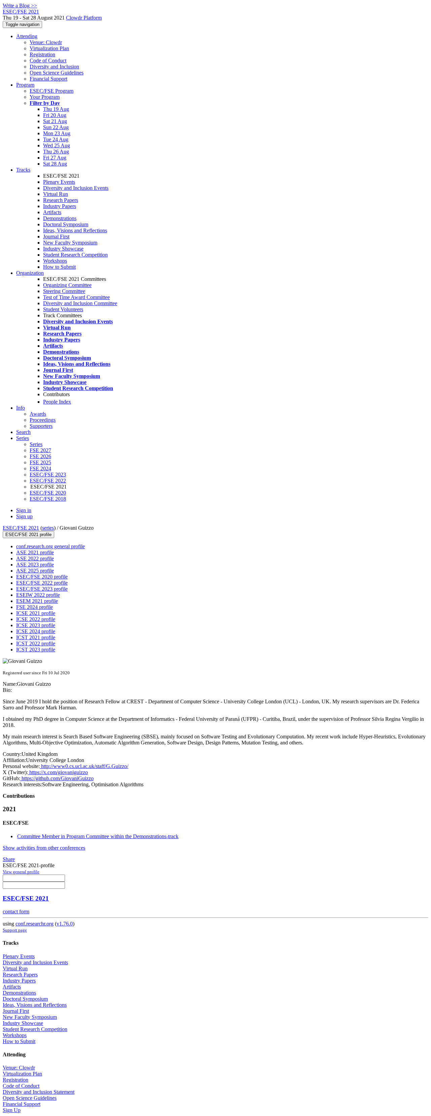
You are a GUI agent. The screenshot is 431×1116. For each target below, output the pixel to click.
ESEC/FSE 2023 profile (42, 589)
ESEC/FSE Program (51, 91)
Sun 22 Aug (56, 127)
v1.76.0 (65, 924)
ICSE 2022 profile (35, 619)
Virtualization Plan (49, 48)
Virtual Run (55, 194)
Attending (26, 36)
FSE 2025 (40, 462)
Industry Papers (59, 206)
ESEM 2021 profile (37, 601)
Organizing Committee (67, 285)
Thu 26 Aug (56, 151)
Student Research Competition (75, 255)
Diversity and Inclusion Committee (80, 303)
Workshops (55, 261)
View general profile (21, 871)
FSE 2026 (40, 456)
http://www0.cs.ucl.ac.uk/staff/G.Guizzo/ (84, 766)
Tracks (23, 170)
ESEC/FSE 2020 (48, 493)
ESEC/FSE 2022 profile (42, 583)
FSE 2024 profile (34, 607)
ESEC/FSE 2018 (48, 499)
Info (20, 408)
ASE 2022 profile (35, 558)
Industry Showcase (63, 249)
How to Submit (59, 267)
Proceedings (43, 420)
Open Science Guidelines (57, 73)
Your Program (45, 97)
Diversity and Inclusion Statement (38, 1092)
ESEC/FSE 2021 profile (28, 534)
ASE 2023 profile (35, 564)
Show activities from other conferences (44, 848)
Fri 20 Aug (54, 115)
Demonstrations (59, 218)
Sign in (23, 510)
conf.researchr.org (34, 924)
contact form (16, 911)
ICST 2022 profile (35, 643)
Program (25, 85)
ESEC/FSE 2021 (21, 528)
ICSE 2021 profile (35, 613)
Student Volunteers (63, 309)
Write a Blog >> (20, 5)
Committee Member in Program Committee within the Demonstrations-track (97, 836)
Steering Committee (64, 291)
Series (36, 444)
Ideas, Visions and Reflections (75, 230)
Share (9, 859)
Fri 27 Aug (54, 157)
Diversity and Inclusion (54, 66)
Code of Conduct (48, 60)
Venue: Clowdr (46, 42)
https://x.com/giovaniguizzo (58, 772)
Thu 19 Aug (56, 109)
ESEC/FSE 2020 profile (42, 577)
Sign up (24, 516)
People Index (57, 402)
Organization (30, 273)
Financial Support (48, 79)
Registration (42, 54)
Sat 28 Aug (55, 164)
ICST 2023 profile (35, 649)
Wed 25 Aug (56, 145)
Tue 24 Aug (55, 139)
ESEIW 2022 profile (38, 595)
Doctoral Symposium (65, 224)
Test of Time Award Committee (76, 297)
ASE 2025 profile (35, 571)
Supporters (41, 426)
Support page (15, 930)
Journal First (56, 236)
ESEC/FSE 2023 (48, 474)
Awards (38, 414)
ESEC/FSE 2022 (48, 480)
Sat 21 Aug (55, 121)
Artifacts (52, 212)
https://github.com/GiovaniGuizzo (57, 778)
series (48, 528)
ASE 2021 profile (35, 552)
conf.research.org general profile (50, 546)
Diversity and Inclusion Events (75, 188)
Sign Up (12, 1110)
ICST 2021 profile (35, 637)
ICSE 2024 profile (35, 631)
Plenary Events (59, 182)
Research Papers (60, 200)
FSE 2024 (40, 468)
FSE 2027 (40, 450)
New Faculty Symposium (70, 242)
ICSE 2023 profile (35, 625)
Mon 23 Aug (56, 133)
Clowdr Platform (84, 18)
